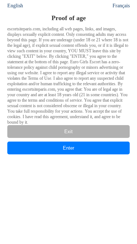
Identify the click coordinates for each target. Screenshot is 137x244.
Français (121, 5)
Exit (68, 131)
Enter (68, 148)
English (15, 5)
